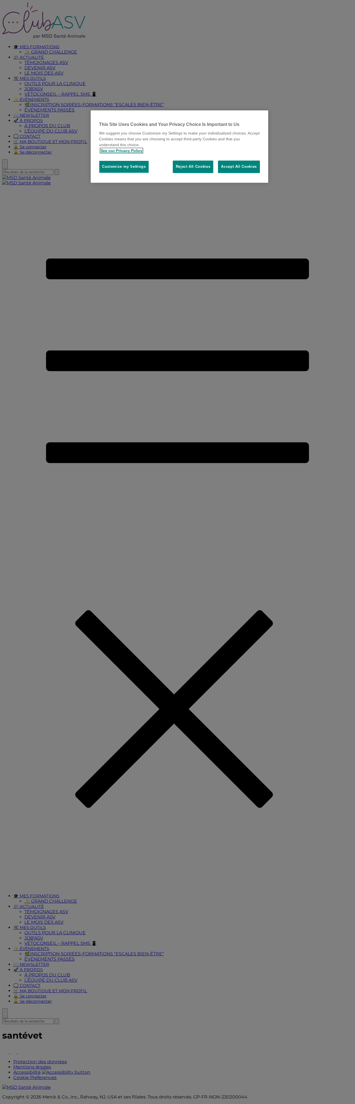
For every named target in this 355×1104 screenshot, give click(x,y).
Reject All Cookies (193, 166)
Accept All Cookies (239, 166)
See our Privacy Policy (121, 150)
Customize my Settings (124, 166)
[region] (179, 146)
